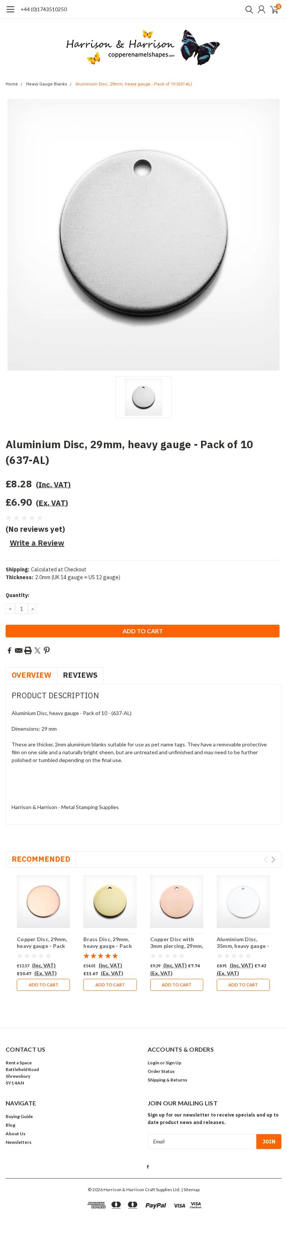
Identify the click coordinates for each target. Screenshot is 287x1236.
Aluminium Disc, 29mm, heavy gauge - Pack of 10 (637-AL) (133, 84)
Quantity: (17, 595)
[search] (247, 9)
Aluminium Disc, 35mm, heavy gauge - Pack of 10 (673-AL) (243, 945)
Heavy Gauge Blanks (46, 84)
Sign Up (173, 1062)
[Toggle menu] (10, 13)
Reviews (80, 675)
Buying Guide (19, 1116)
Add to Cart (43, 984)
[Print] (28, 650)
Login (153, 1062)
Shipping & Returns (167, 1080)
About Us (15, 1133)
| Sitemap (190, 1189)
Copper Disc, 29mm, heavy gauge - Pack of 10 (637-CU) (42, 945)
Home (12, 84)
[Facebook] (9, 650)
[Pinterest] (46, 650)
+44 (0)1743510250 (44, 9)
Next (273, 859)
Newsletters (18, 1142)
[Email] (18, 650)
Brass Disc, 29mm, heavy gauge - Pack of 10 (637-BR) (107, 945)
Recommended (41, 859)
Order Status (161, 1071)
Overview (31, 675)
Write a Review (37, 543)
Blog (10, 1125)
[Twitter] (37, 650)
